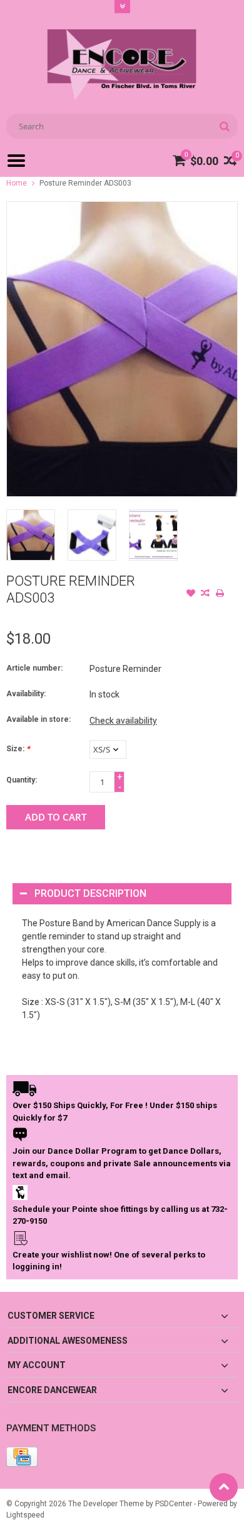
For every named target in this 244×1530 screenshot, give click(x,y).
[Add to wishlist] (190, 594)
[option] (30, 535)
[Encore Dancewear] (122, 64)
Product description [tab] (90, 893)
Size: (17, 748)
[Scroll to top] (224, 1487)
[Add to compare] (205, 594)
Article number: (34, 668)
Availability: (26, 693)
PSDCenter (173, 1503)
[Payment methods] (22, 1457)
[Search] (224, 126)
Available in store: (38, 719)
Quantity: (21, 780)
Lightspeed (25, 1515)
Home (16, 183)
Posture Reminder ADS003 (85, 183)
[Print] (219, 594)
